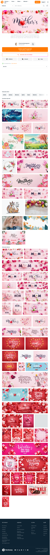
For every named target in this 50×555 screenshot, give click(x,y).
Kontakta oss (33, 527)
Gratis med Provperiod (25, 49)
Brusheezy (4, 525)
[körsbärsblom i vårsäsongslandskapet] (36, 141)
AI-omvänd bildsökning (4, 537)
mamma (35, 94)
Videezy (3, 529)
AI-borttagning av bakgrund (6, 540)
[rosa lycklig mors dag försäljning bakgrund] (8, 154)
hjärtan (10, 94)
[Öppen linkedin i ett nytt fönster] (19, 549)
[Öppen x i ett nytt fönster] (25, 549)
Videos (18, 1)
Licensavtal (19, 525)
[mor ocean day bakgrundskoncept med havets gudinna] (12, 115)
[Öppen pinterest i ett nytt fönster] (21, 549)
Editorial (25, 1)
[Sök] (43, 6)
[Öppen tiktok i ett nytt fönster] (23, 549)
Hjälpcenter (33, 525)
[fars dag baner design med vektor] (37, 366)
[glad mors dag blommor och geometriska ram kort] (9, 166)
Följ (33, 44)
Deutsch (44, 530)
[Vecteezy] (2, 2)
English (44, 525)
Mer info (4, 66)
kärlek (4, 94)
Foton (13, 1)
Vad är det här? (14, 63)
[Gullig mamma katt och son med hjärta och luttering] (13, 207)
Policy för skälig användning (40, 551)
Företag (3, 530)
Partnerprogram (20, 529)
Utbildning (4, 532)
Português (44, 529)
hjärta (23, 94)
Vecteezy (4, 527)
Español (44, 527)
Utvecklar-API (5, 534)
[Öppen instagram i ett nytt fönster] (17, 549)
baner (28, 94)
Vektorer (6, 1)
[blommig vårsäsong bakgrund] (36, 222)
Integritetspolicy (44, 550)
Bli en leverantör (33, 532)
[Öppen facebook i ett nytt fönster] (15, 549)
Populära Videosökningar (20, 537)
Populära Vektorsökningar (20, 531)
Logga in (43, 2)
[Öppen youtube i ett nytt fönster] (27, 549)
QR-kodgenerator (6, 542)
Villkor (38, 550)
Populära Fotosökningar (20, 534)
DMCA (18, 527)
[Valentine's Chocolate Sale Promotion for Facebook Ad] (38, 490)
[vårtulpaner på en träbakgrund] (36, 207)
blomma (17, 94)
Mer (5, 2)
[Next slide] (45, 94)
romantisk (41, 94)
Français (44, 532)
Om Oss (32, 530)
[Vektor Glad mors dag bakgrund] (12, 141)
